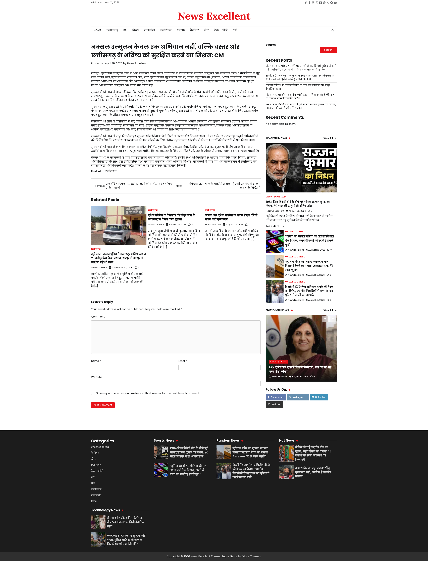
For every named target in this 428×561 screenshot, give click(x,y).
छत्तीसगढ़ (112, 30)
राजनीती (149, 30)
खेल (206, 30)
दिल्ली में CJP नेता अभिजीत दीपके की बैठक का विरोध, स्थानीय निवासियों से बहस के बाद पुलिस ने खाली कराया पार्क (309, 291)
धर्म (235, 30)
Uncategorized (276, 197)
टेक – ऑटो (221, 30)
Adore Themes (251, 556)
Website (96, 377)
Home (97, 30)
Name (96, 361)
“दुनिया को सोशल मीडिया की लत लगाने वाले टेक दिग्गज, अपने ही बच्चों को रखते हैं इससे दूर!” (309, 240)
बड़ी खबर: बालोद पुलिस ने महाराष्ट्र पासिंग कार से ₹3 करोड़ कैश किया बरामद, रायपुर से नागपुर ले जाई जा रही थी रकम (118, 258)
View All (328, 138)
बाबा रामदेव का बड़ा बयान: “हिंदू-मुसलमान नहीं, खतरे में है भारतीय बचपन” (313, 472)
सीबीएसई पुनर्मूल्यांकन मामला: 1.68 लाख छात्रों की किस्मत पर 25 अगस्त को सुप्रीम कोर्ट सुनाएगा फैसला (300, 77)
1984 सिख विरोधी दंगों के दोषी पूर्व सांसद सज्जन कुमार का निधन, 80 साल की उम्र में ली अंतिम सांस (301, 106)
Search (271, 45)
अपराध (181, 30)
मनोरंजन (166, 30)
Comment (99, 317)
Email (182, 361)
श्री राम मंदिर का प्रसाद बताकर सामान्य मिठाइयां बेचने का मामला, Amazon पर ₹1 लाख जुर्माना (309, 265)
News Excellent (214, 16)
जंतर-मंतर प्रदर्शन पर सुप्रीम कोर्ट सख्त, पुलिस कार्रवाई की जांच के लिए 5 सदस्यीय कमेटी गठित (126, 539)
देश (125, 30)
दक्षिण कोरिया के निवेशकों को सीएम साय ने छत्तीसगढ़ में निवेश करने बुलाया (171, 217)
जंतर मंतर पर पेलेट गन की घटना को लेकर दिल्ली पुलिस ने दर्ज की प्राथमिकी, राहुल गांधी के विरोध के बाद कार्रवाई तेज (300, 67)
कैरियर (194, 30)
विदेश (135, 30)
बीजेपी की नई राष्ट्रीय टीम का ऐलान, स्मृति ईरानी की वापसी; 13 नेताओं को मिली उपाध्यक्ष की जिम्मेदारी (313, 453)
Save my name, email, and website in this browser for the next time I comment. (148, 393)
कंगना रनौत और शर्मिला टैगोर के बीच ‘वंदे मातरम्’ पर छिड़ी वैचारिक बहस (125, 522)
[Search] (332, 30)
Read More (272, 226)
